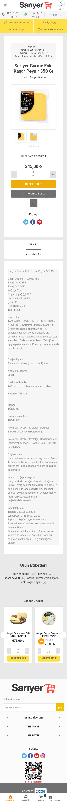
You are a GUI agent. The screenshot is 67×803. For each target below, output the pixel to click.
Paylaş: (33, 214)
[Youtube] (36, 755)
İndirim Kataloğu (17, 29)
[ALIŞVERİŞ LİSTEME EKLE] (33, 203)
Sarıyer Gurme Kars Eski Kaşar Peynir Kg (18, 634)
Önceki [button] (4, 634)
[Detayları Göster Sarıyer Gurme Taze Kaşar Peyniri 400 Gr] (49, 618)
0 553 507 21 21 (36, 15)
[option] (18, 635)
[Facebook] (30, 755)
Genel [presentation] (33, 244)
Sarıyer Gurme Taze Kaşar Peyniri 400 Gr (49, 634)
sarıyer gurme (21, 573)
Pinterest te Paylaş (39, 222)
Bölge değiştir (51, 22)
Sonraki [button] (63, 634)
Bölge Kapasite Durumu (51, 29)
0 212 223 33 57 (13, 15)
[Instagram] (42, 755)
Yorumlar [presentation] (33, 254)
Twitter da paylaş (25, 222)
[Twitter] (24, 755)
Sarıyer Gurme (38, 77)
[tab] (33, 245)
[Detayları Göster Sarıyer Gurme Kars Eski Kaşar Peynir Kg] (18, 618)
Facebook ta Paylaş (32, 222)
